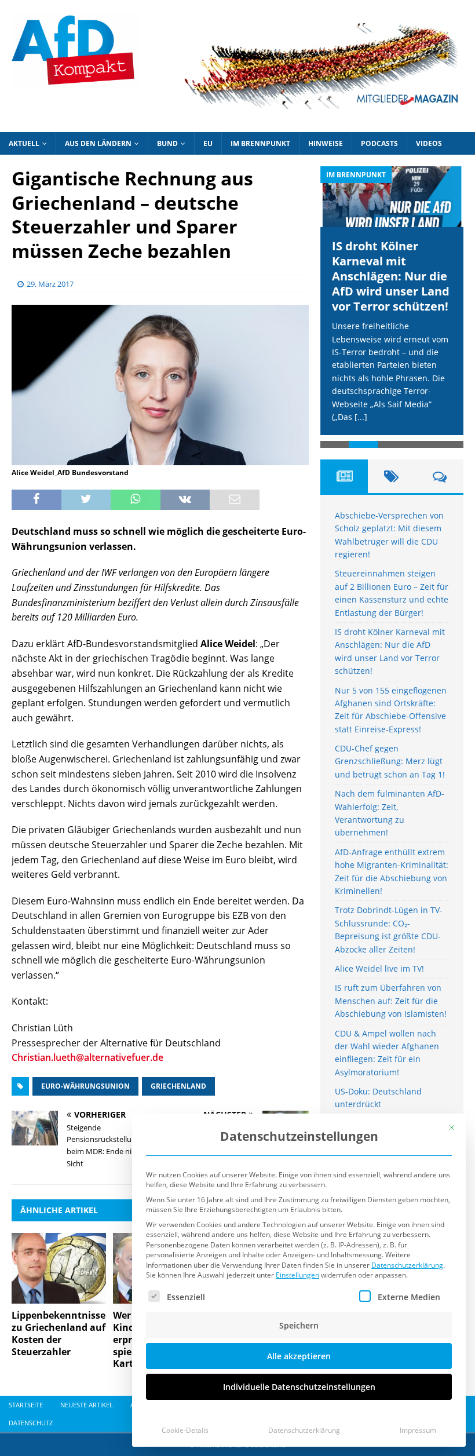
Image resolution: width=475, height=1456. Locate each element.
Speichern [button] (299, 1325)
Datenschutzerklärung (407, 1265)
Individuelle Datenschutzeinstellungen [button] (299, 1386)
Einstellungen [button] (297, 1275)
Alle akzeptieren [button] (299, 1356)
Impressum (418, 1430)
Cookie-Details (185, 1430)
